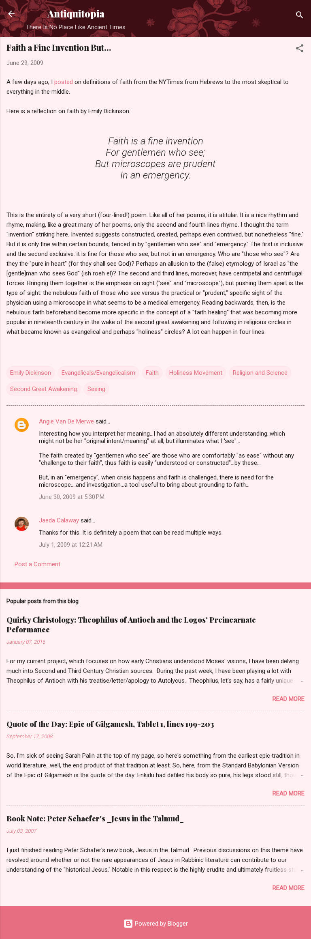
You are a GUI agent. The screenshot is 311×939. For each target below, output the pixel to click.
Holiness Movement (195, 372)
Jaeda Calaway (59, 520)
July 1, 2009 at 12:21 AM (70, 544)
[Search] (300, 16)
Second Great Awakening (43, 389)
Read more (289, 699)
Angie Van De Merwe (66, 421)
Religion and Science (260, 372)
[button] (300, 49)
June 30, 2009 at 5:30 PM (71, 497)
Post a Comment (37, 564)
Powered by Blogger (160, 923)
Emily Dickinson (30, 372)
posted (64, 82)
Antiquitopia (75, 13)
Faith (152, 372)
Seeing (96, 389)
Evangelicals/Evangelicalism (98, 372)
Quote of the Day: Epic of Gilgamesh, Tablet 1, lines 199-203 (110, 724)
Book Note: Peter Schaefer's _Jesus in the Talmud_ (95, 818)
